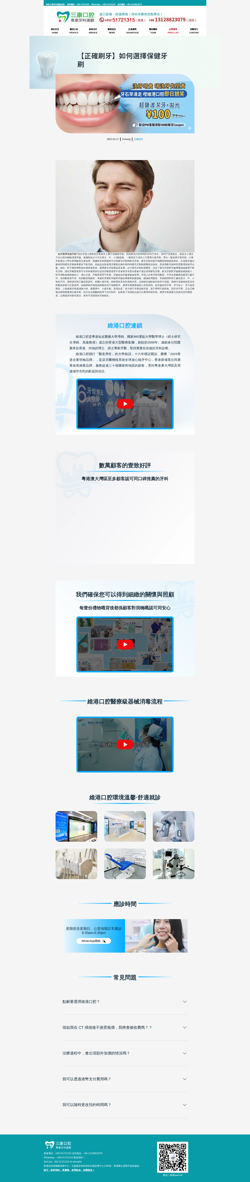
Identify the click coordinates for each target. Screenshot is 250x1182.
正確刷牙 (138, 139)
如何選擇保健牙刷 (67, 254)
